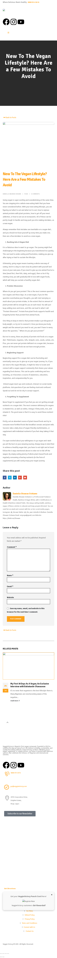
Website (10, 597)
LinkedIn (15, 477)
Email (25, 477)
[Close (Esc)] (8, 953)
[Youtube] (20, 21)
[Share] (6, 953)
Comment (12, 547)
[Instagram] (13, 21)
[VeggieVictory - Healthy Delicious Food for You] (11, 12)
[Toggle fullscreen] (3, 953)
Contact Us (30, 931)
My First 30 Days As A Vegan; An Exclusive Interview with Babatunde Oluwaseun (29, 685)
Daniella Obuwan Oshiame (12, 194)
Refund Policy (29, 915)
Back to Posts (10, 117)
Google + (20, 477)
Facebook (5, 477)
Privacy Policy (29, 919)
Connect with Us (29, 927)
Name (10, 575)
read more (14, 701)
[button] (7, 722)
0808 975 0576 (33, 2)
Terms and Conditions (29, 923)
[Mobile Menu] (8, 32)
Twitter (10, 477)
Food (26, 194)
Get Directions (10, 888)
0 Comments (35, 194)
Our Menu (29, 911)
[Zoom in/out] (1, 953)
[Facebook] (6, 21)
